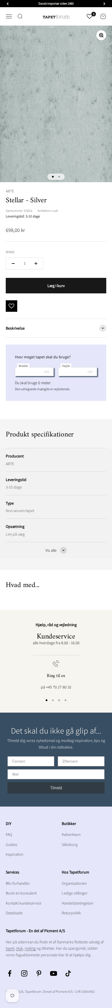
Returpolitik (71, 912)
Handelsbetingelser (78, 903)
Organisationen (74, 883)
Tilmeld (56, 788)
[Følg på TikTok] (68, 973)
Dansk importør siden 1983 (56, 3)
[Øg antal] (36, 263)
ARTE (10, 191)
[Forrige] (8, 3)
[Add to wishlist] (11, 306)
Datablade (14, 912)
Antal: (10, 251)
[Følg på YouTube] (53, 973)
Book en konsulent (21, 893)
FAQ (9, 834)
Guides (11, 844)
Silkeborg (70, 844)
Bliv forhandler (18, 883)
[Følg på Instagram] (24, 973)
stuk (19, 948)
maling (30, 948)
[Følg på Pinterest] (39, 973)
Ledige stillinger (75, 893)
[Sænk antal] (13, 263)
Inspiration (14, 854)
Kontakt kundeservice (23, 903)
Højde (66, 366)
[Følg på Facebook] (9, 973)
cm (46, 371)
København (71, 834)
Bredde (23, 366)
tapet (10, 948)
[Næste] (104, 3)
